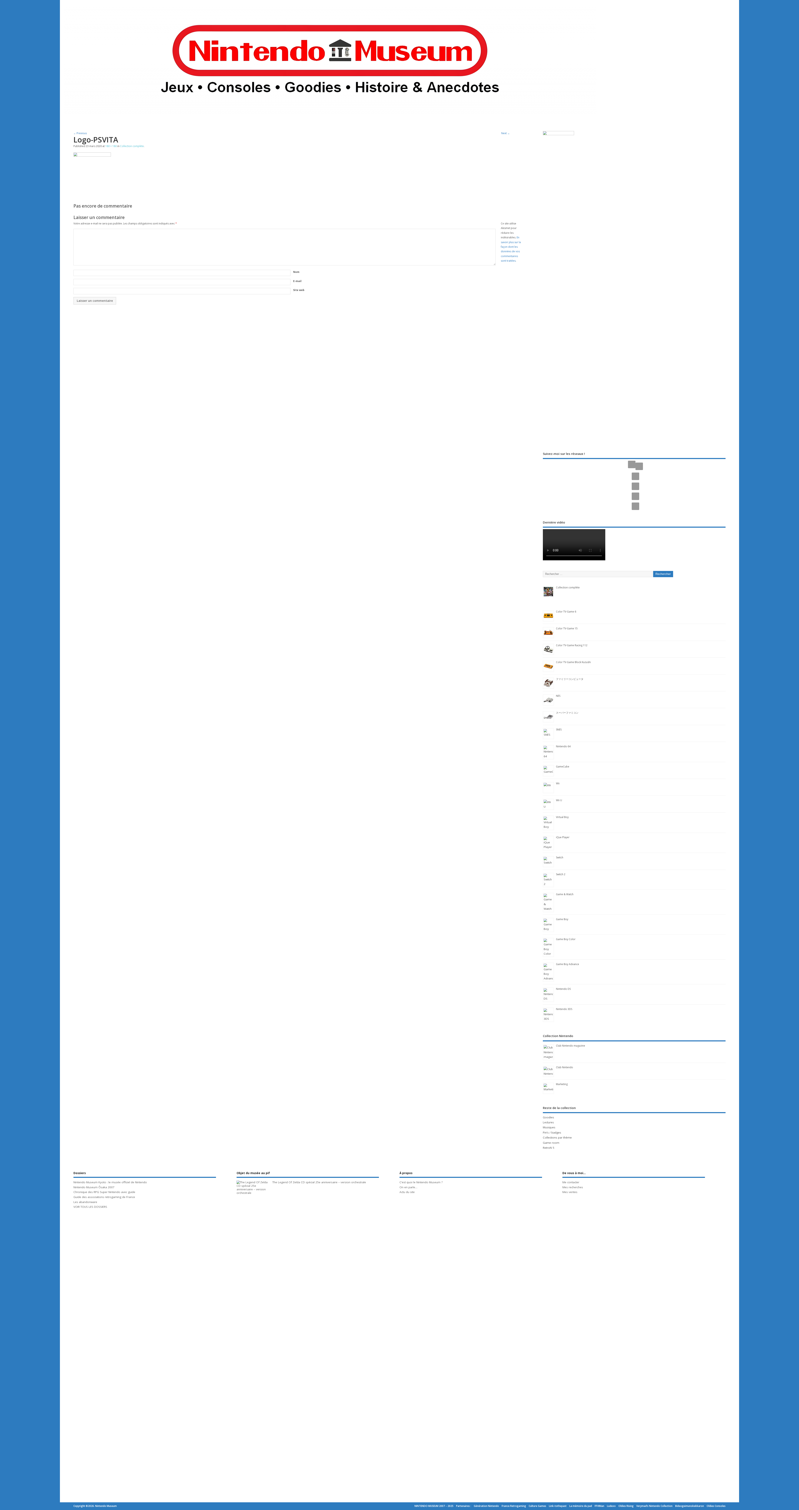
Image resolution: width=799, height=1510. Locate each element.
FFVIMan (599, 1506)
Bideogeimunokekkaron (689, 1506)
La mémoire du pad (580, 1506)
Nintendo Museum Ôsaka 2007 (93, 1187)
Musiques (549, 1127)
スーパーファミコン (567, 712)
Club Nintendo (564, 1067)
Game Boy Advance (567, 964)
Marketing (562, 1084)
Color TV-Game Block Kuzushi (573, 662)
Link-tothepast (558, 1506)
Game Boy (562, 919)
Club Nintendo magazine (570, 1045)
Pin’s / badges (552, 1132)
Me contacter (570, 1182)
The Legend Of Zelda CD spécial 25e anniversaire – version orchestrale (319, 1182)
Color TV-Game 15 (567, 628)
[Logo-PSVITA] (92, 155)
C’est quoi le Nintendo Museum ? (421, 1182)
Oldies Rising (626, 1506)
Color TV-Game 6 (566, 611)
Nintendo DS (563, 989)
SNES (559, 729)
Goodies (548, 1117)
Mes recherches (572, 1187)
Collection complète (132, 146)
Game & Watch (564, 894)
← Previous (80, 133)
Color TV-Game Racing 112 (571, 645)
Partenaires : (463, 1506)
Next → (505, 133)
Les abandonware (85, 1202)
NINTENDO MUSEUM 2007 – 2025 (433, 1506)
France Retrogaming (514, 1506)
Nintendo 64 (563, 746)
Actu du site (407, 1192)
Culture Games (537, 1506)
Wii (558, 783)
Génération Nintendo (486, 1506)
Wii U (559, 800)
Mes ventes (569, 1192)
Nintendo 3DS (564, 1009)
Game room (551, 1143)
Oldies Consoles (716, 1506)
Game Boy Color (566, 939)
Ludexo (611, 1506)
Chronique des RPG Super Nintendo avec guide (104, 1192)
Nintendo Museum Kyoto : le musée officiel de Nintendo (110, 1182)
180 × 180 (111, 146)
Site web (298, 290)
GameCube (562, 766)
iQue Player (562, 837)
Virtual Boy (562, 817)
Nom (296, 272)
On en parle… (408, 1187)
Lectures (548, 1122)
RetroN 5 (548, 1148)
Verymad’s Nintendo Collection (654, 1506)
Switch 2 (560, 874)
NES (558, 696)
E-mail (297, 281)
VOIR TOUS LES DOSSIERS (90, 1207)
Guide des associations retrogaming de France (104, 1197)
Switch (559, 857)
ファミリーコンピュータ (569, 679)
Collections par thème (557, 1137)
